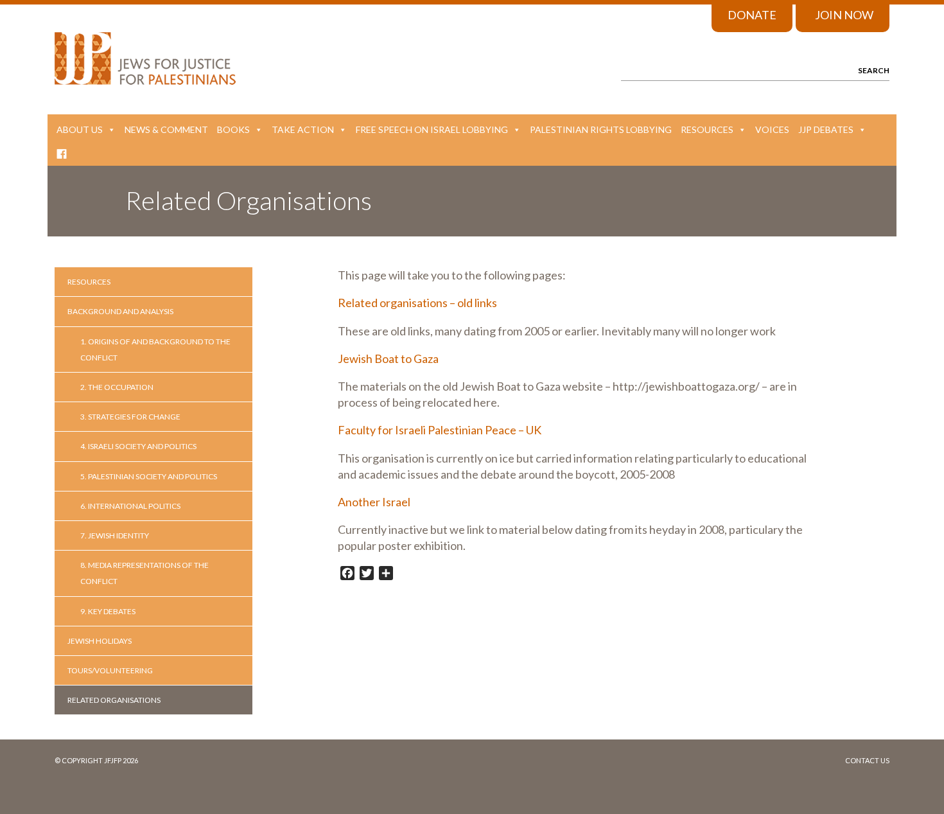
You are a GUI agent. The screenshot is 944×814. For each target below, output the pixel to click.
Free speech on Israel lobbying (432, 129)
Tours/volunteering (110, 670)
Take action (303, 129)
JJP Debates (825, 129)
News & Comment (166, 129)
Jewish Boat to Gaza (388, 358)
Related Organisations (114, 700)
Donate (752, 15)
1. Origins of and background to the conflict (155, 349)
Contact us (867, 760)
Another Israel (374, 502)
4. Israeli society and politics (138, 446)
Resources (707, 129)
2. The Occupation (116, 387)
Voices (772, 129)
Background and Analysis (120, 311)
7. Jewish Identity (114, 535)
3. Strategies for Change (130, 416)
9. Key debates (107, 611)
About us (80, 129)
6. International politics (130, 506)
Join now (844, 15)
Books (233, 129)
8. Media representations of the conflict (144, 573)
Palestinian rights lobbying (601, 129)
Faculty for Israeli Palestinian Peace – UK (439, 430)
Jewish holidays (99, 641)
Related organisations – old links (417, 303)
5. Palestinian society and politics (148, 476)
